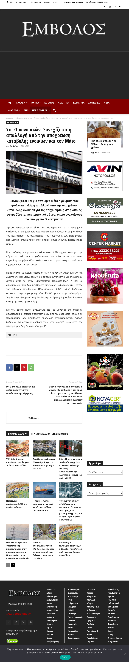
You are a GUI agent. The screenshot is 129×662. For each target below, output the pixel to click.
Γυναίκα (50, 634)
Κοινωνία (78, 102)
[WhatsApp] (31, 367)
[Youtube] (120, 6)
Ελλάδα (20, 102)
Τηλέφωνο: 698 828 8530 (96, 2)
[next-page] (13, 565)
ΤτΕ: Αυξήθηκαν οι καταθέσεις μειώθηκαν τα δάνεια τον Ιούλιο (17, 462)
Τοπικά (35, 102)
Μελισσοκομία (93, 613)
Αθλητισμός (52, 596)
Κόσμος (49, 102)
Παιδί (89, 627)
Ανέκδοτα (51, 613)
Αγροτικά (51, 589)
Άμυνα (49, 603)
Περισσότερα (40, 110)
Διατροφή (14, 110)
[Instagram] (110, 6)
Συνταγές (94, 102)
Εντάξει (65, 657)
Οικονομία (21, 118)
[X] (115, 6)
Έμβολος (14, 146)
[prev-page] (8, 565)
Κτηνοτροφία (93, 606)
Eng (26, 110)
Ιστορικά (91, 589)
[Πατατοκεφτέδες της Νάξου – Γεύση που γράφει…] (105, 134)
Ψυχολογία (113, 641)
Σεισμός (111, 610)
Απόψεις (50, 617)
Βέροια (50, 624)
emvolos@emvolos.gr (73, 2)
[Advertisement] (64, 75)
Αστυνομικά (52, 620)
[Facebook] (104, 6)
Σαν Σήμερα (113, 606)
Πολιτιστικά (113, 603)
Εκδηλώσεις (73, 603)
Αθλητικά (63, 102)
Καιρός (90, 592)
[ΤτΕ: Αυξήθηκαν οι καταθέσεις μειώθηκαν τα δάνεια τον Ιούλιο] (17, 448)
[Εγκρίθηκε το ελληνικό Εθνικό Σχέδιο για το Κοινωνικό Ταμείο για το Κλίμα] (44, 448)
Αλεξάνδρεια (52, 599)
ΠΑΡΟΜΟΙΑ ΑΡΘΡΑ (17, 434)
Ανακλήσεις (52, 606)
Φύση (110, 634)
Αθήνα (49, 592)
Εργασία (71, 620)
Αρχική (9, 118)
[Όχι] (125, 653)
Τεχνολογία (113, 624)
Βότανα (50, 631)
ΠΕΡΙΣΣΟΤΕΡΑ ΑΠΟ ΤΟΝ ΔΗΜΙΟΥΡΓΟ (49, 434)
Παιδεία (90, 624)
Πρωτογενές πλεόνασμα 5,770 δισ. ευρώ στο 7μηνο (17, 504)
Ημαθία (71, 634)
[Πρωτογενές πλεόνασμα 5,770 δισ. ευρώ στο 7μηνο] (17, 490)
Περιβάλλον (92, 637)
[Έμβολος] (64, 30)
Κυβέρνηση (92, 610)
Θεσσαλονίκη (74, 637)
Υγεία (106, 102)
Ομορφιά (91, 620)
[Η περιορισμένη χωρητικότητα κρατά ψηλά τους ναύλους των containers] (44, 490)
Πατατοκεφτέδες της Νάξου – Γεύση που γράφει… (103, 144)
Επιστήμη (72, 613)
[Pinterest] (24, 367)
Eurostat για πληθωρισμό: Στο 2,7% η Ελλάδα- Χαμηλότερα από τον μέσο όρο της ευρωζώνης (70, 548)
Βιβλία (50, 627)
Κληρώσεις (92, 596)
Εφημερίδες (73, 631)
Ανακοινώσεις (53, 610)
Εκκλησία (72, 606)
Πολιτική (112, 599)
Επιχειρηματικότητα (77, 617)
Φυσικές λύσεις (115, 637)
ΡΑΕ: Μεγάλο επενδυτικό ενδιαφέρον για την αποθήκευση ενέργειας (20, 390)
